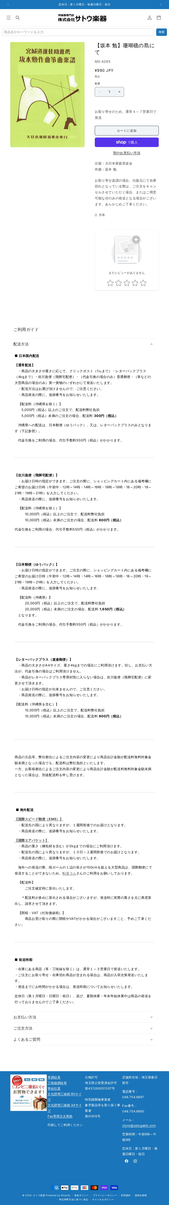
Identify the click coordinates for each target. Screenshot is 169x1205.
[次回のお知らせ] (160, 4)
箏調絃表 (54, 1077)
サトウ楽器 (39, 1195)
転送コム (69, 873)
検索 (161, 32)
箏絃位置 (54, 1088)
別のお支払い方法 (126, 153)
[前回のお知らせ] (8, 4)
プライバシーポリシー (105, 1195)
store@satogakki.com (139, 1125)
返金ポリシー (81, 1195)
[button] (8, 17)
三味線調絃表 (57, 1083)
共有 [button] (102, 215)
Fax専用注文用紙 (60, 1116)
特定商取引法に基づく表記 (73, 1199)
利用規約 (126, 1195)
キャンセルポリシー (103, 1199)
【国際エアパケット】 (32, 840)
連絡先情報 (141, 1195)
